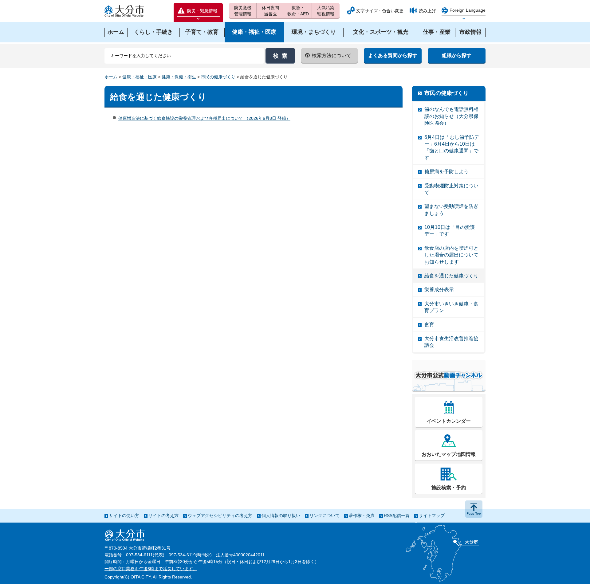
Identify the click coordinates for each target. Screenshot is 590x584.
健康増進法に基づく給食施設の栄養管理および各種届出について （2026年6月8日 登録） (204, 118)
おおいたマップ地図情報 (449, 454)
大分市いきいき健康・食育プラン (451, 307)
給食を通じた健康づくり (451, 275)
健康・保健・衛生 (179, 76)
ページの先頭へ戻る (473, 509)
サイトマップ (432, 515)
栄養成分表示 (439, 289)
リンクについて (324, 515)
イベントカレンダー (449, 421)
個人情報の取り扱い (281, 515)
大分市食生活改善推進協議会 (451, 342)
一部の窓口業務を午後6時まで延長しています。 (150, 568)
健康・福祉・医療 (139, 76)
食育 (429, 324)
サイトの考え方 (163, 515)
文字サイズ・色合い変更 (379, 10)
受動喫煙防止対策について (451, 189)
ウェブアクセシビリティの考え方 (220, 515)
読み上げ (427, 10)
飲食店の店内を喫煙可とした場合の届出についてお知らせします (451, 255)
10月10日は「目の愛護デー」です (449, 231)
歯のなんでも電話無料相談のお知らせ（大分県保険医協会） (451, 116)
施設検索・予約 (448, 487)
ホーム (110, 76)
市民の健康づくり (218, 76)
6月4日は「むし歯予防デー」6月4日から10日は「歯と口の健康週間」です (451, 147)
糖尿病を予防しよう (446, 171)
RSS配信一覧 (397, 515)
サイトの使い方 (124, 515)
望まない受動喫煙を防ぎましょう (451, 210)
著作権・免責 (362, 515)
